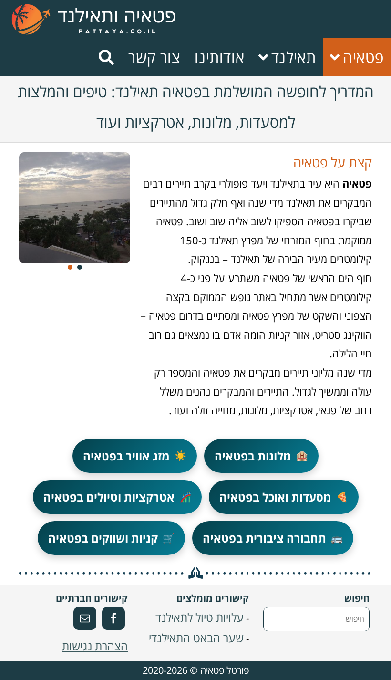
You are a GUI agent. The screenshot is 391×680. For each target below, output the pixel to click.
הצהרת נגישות (95, 646)
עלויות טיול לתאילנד (199, 617)
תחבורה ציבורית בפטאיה (273, 538)
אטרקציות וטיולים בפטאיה (117, 497)
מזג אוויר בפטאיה (134, 456)
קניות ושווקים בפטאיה (111, 538)
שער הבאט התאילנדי (196, 638)
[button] (70, 267)
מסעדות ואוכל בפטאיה (283, 497)
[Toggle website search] (106, 57)
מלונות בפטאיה (261, 456)
